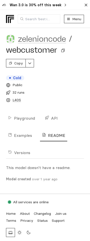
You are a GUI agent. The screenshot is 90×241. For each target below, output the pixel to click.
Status (42, 220)
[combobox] (39, 19)
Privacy (26, 220)
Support (58, 220)
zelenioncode (42, 39)
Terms (11, 220)
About (25, 213)
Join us (60, 213)
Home (11, 213)
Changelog (42, 213)
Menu (76, 19)
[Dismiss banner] (86, 5)
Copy (18, 63)
